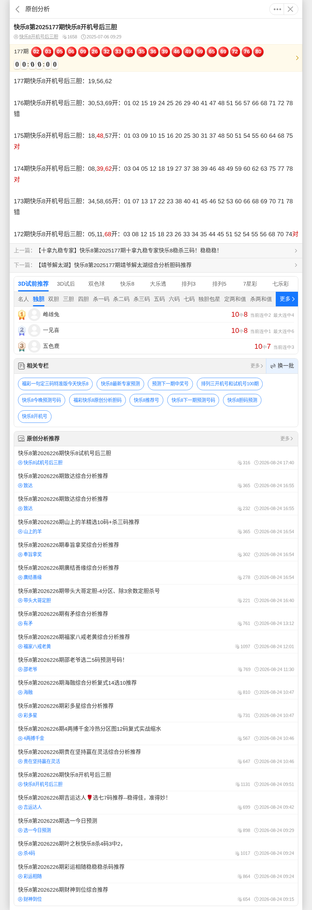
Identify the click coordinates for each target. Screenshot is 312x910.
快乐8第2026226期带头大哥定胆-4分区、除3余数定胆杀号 (156, 595)
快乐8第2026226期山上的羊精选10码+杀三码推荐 (156, 526)
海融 (28, 692)
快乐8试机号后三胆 (42, 462)
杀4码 (29, 853)
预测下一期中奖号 (170, 383)
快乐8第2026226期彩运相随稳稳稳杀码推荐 (156, 871)
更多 (277, 9)
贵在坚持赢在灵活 (41, 761)
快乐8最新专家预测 (120, 383)
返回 (17, 9)
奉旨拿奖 (32, 554)
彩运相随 (32, 876)
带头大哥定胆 (37, 600)
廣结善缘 (32, 577)
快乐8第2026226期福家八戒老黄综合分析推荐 (156, 641)
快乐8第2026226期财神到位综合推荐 (156, 894)
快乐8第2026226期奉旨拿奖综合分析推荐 (156, 549)
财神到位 (32, 899)
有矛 (28, 623)
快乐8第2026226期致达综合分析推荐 (156, 480)
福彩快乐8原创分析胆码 (97, 400)
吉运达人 (32, 807)
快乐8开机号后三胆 (38, 36)
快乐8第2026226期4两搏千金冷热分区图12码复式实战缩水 (156, 733)
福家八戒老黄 (37, 646)
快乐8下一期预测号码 (193, 400)
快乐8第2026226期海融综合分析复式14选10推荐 (156, 687)
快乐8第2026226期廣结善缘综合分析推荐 (156, 572)
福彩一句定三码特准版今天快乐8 (55, 383)
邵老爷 (30, 669)
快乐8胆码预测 (242, 400)
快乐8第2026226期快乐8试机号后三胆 (156, 457)
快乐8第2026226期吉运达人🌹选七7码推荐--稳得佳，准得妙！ (156, 802)
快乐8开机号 (34, 416)
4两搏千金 (33, 738)
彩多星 (30, 715)
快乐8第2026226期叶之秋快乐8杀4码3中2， (156, 848)
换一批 (286, 366)
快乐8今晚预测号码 (41, 400)
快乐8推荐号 (146, 400)
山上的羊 (32, 531)
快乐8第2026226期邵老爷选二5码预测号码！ (156, 664)
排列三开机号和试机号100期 (230, 383)
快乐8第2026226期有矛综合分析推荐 (156, 618)
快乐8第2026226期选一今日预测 (156, 825)
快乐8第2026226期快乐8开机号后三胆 (156, 779)
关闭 (290, 9)
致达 (28, 485)
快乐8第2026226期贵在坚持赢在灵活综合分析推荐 (156, 756)
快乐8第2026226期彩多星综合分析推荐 (156, 710)
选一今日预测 (37, 830)
